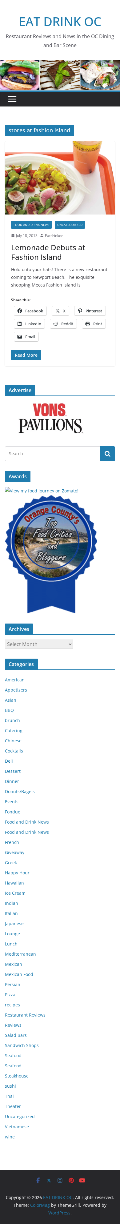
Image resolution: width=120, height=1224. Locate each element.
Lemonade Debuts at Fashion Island (48, 252)
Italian (11, 913)
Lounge (12, 934)
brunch (12, 720)
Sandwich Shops (22, 1045)
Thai (9, 1096)
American (15, 680)
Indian (11, 903)
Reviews (13, 1025)
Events (11, 802)
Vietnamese (17, 1127)
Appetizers (16, 690)
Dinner (12, 781)
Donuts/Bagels (20, 791)
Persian (12, 984)
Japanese (14, 923)
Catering (13, 730)
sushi (10, 1086)
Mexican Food (19, 974)
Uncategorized (69, 225)
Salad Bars (16, 1035)
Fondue (12, 812)
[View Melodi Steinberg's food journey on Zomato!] (41, 491)
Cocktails (14, 751)
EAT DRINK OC (60, 21)
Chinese (13, 741)
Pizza (10, 994)
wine (10, 1137)
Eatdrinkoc (54, 235)
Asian (10, 700)
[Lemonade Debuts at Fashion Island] (60, 177)
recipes (12, 1005)
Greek (11, 862)
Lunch (11, 944)
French (12, 842)
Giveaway (14, 852)
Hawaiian (14, 883)
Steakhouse (17, 1076)
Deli (9, 761)
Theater (13, 1106)
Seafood (13, 1055)
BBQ (9, 710)
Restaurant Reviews (25, 1015)
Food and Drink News (31, 225)
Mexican (13, 964)
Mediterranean (20, 954)
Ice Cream (15, 893)
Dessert (13, 771)
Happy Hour (17, 873)
